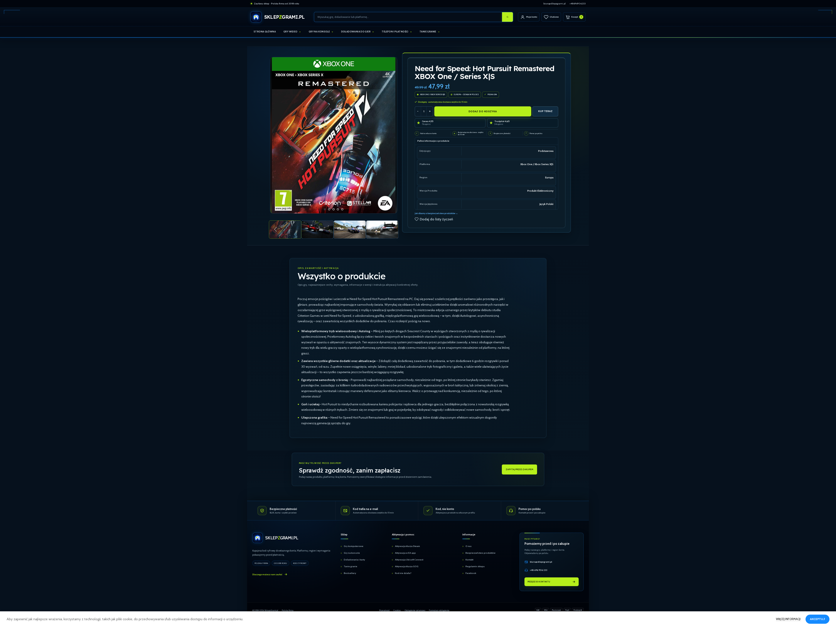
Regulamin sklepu (475, 566)
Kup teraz (545, 111)
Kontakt (469, 559)
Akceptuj (817, 619)
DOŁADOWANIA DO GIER (356, 31)
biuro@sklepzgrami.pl (554, 3)
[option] (325, 209)
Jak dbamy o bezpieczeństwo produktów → (436, 213)
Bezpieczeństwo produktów (480, 553)
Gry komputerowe (353, 546)
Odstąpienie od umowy (415, 610)
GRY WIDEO (290, 31)
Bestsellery (350, 573)
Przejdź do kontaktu (539, 581)
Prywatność (384, 610)
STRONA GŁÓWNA (265, 31)
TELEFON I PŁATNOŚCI (395, 31)
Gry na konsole (352, 553)
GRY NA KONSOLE (319, 31)
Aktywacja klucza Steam (407, 546)
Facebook (470, 573)
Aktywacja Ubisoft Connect (409, 559)
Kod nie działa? (403, 573)
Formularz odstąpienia (439, 610)
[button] (275, 229)
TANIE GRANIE (428, 31)
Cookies (397, 610)
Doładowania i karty (354, 559)
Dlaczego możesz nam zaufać (267, 574)
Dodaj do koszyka (483, 111)
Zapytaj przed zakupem (519, 469)
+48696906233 (578, 3)
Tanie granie (350, 566)
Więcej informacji (788, 619)
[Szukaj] (507, 17)
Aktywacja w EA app (405, 553)
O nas (468, 546)
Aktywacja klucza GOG (406, 566)
